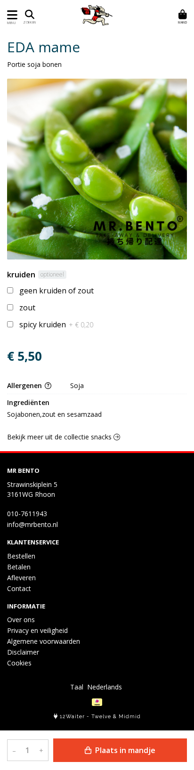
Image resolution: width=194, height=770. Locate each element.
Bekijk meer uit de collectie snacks (60, 436)
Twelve (101, 716)
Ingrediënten (28, 402)
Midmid (130, 716)
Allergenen (25, 385)
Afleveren (21, 577)
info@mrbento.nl (32, 524)
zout (27, 307)
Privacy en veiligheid (37, 630)
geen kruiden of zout (56, 290)
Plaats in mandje (124, 750)
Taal (76, 686)
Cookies (19, 662)
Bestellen (21, 555)
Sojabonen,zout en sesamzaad (54, 414)
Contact (19, 588)
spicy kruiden (56, 324)
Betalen (19, 566)
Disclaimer (23, 652)
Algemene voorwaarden (43, 641)
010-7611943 (27, 513)
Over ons (21, 619)
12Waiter (72, 716)
